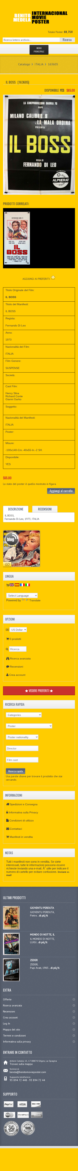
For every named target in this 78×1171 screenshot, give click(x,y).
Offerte (7, 999)
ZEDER (34, 960)
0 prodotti (15, 638)
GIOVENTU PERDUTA (42, 907)
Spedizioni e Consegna (23, 804)
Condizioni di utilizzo (21, 820)
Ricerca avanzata (20, 658)
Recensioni (16, 666)
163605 (53, 64)
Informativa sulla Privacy (23, 812)
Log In (6, 1023)
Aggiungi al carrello (61, 491)
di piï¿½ (43, 915)
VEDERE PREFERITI (39, 690)
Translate (35, 600)
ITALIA (39, 64)
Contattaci (16, 828)
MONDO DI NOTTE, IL (42, 934)
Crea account (17, 674)
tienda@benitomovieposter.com (28, 1072)
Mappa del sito (11, 1029)
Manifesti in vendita (21, 836)
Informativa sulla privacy (17, 1041)
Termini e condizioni (14, 1035)
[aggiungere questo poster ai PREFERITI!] (53, 277)
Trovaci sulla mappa (21, 1064)
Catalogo (24, 64)
